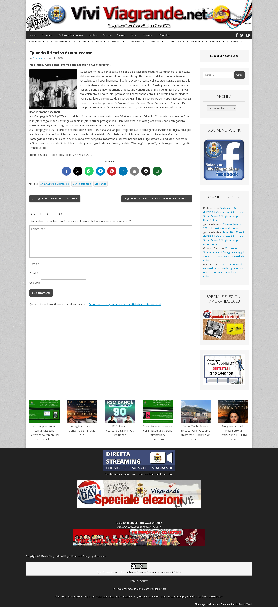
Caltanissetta (59, 41)
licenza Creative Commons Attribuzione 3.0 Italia (155, 572)
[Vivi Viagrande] (139, 15)
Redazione (37, 58)
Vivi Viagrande (52, 556)
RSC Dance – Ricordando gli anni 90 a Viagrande (120, 430)
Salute (121, 35)
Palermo (136, 41)
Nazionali (215, 41)
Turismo (148, 35)
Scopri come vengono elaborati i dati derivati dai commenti (125, 304)
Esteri (234, 41)
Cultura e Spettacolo (70, 35)
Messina (116, 41)
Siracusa (175, 41)
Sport (134, 35)
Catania (82, 41)
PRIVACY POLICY (139, 581)
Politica (93, 35)
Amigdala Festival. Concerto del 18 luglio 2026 (82, 430)
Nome (34, 263)
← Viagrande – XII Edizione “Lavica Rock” (55, 198)
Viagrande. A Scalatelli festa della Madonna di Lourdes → (157, 198)
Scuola (107, 35)
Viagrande (100, 183)
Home (32, 35)
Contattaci (165, 35)
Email (33, 273)
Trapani (195, 41)
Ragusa (155, 41)
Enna (99, 41)
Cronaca (47, 35)
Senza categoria (82, 183)
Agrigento (34, 41)
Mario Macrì (100, 556)
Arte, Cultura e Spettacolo (54, 183)
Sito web (34, 283)
